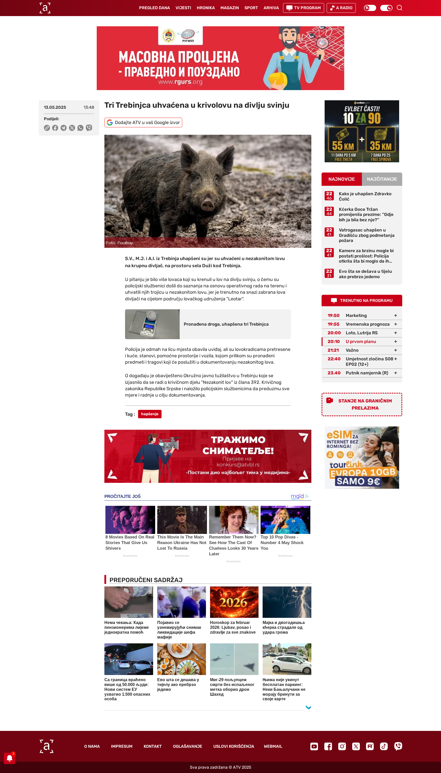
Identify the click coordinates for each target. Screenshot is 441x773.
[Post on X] (72, 128)
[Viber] (398, 746)
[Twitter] (356, 746)
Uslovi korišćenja (233, 746)
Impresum (121, 746)
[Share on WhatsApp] (80, 128)
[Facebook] (328, 746)
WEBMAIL (273, 746)
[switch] (370, 8)
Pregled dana (154, 7)
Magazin (229, 7)
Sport (251, 7)
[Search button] (399, 7)
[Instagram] (342, 746)
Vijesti (183, 7)
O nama (92, 746)
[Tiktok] (384, 746)
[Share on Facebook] (55, 128)
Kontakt (153, 746)
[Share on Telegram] (63, 128)
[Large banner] (220, 58)
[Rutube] (370, 746)
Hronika (206, 7)
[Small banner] (362, 131)
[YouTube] (314, 746)
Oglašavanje (187, 746)
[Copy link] (47, 128)
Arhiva (271, 7)
